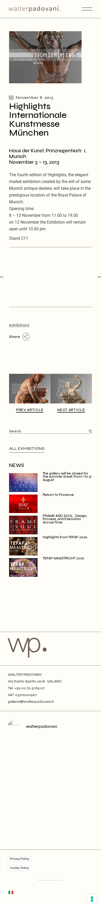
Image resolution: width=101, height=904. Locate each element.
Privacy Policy (19, 859)
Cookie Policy (19, 868)
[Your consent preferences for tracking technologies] (92, 899)
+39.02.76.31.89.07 (29, 688)
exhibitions (19, 325)
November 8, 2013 (34, 97)
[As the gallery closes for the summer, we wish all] (50, 763)
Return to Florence (58, 495)
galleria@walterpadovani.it (31, 701)
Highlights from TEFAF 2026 (65, 537)
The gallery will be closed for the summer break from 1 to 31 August (67, 476)
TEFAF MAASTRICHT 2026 (63, 558)
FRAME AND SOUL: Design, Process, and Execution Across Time (65, 519)
